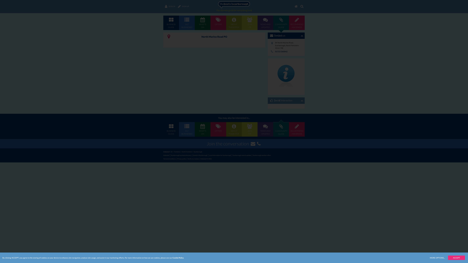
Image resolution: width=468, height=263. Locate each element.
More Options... (437, 258)
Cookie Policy (178, 258)
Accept (456, 258)
